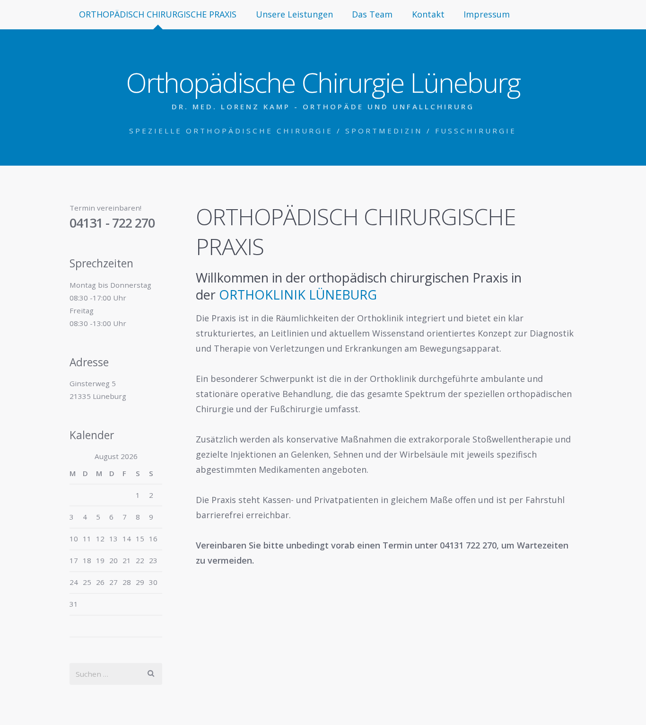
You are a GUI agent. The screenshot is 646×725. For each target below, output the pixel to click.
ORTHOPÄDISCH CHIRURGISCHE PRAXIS (157, 14)
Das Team (372, 14)
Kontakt (428, 14)
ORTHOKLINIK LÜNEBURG (298, 294)
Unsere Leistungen (294, 14)
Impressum (486, 14)
